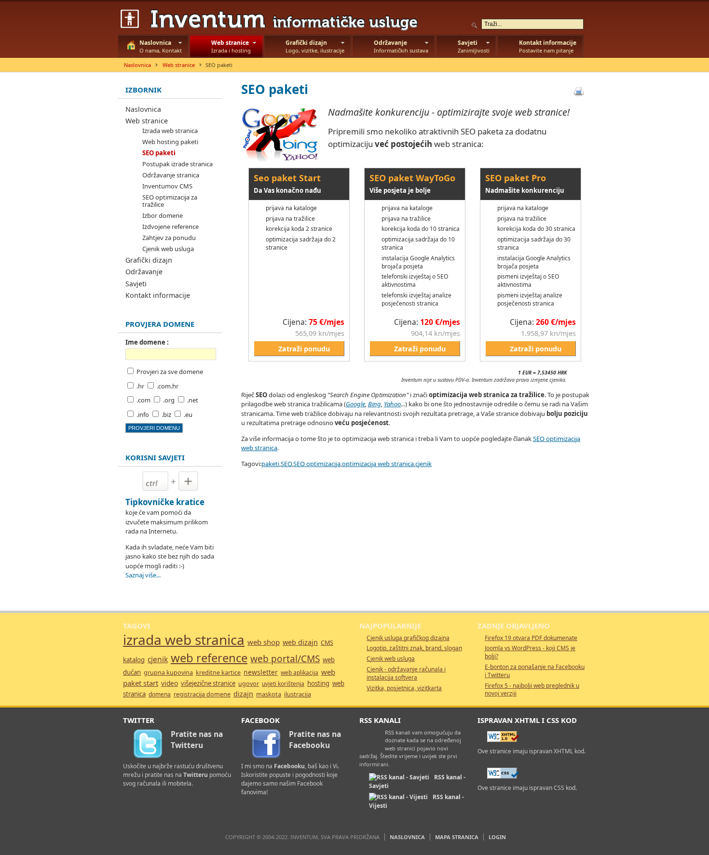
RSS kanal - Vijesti (416, 801)
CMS (327, 643)
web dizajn (300, 642)
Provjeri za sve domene (169, 371)
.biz (166, 414)
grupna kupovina (168, 672)
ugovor (248, 684)
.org (169, 400)
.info (142, 414)
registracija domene (202, 694)
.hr (140, 386)
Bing (374, 404)
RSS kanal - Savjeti (417, 781)
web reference (209, 658)
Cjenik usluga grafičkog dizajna (408, 638)
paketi (270, 463)
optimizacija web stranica (378, 463)
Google (355, 404)
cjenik (423, 463)
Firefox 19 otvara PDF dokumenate (531, 638)
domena (160, 694)
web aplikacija (299, 672)
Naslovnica (137, 64)
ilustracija (297, 694)
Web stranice (179, 64)
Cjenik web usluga (391, 659)
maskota (268, 694)
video (169, 683)
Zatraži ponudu (304, 348)
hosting (318, 683)
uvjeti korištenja (283, 684)
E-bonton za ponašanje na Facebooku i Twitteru (535, 671)
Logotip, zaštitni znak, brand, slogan (414, 648)
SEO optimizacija (317, 463)
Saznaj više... (143, 575)
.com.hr (167, 386)
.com (143, 400)
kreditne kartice (218, 672)
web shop (263, 642)
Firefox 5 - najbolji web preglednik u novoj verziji (532, 689)
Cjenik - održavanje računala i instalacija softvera (406, 673)
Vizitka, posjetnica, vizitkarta (404, 688)
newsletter (261, 672)
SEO (286, 463)
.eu (188, 414)
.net (192, 400)
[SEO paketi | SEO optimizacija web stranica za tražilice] (272, 19)
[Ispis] (579, 91)
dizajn (243, 693)
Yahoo (392, 404)
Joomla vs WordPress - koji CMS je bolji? (530, 652)
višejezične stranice (208, 683)
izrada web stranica (184, 639)
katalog (134, 659)
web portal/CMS (285, 659)
